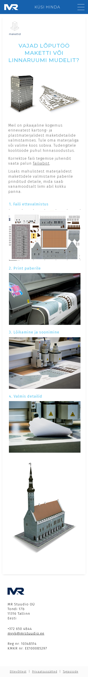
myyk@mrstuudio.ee (26, 633)
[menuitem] (47, 7)
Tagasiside (70, 671)
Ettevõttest (18, 671)
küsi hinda (47, 7)
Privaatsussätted (44, 671)
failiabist (41, 163)
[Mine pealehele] (11, 7)
